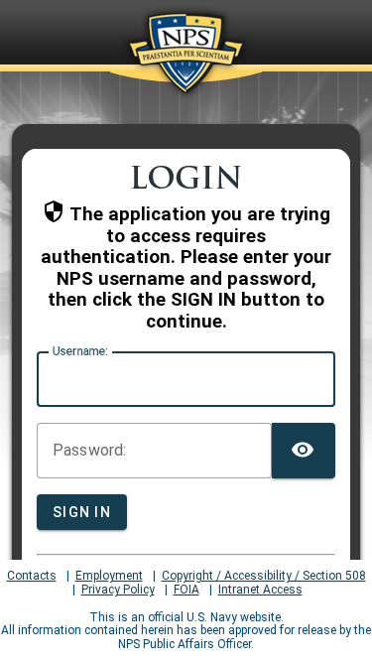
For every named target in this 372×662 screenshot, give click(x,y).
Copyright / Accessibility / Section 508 (264, 576)
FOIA (186, 590)
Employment (109, 576)
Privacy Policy (118, 590)
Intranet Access (260, 590)
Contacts (32, 576)
